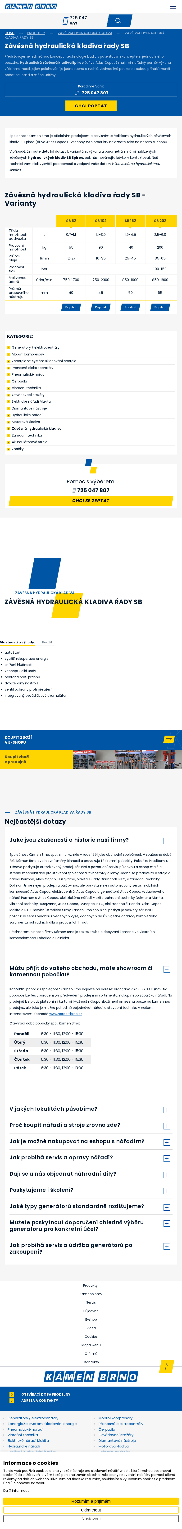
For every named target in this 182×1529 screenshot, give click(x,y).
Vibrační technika (26, 388)
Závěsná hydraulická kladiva (37, 428)
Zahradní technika (27, 435)
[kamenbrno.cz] (91, 1376)
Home (9, 32)
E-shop (91, 1319)
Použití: (48, 642)
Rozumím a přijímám (91, 1501)
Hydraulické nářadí (27, 415)
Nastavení (91, 1518)
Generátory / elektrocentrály (35, 347)
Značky (18, 448)
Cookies (91, 1336)
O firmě (91, 1353)
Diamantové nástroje (29, 408)
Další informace (16, 1490)
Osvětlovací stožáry (28, 394)
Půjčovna (91, 1311)
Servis (91, 1302)
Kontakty (91, 1362)
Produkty (90, 1285)
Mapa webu (91, 1345)
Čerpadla (19, 381)
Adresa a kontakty (39, 1401)
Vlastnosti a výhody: (17, 642)
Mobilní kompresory (28, 354)
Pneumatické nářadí (29, 374)
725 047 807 (78, 21)
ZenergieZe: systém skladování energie (44, 361)
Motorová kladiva (26, 421)
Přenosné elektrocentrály (32, 367)
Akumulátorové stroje (29, 442)
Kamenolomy (91, 1294)
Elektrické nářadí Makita (31, 401)
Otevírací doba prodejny (45, 1394)
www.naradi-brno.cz (65, 1013)
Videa (91, 1328)
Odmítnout (91, 1509)
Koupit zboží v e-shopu (18, 740)
